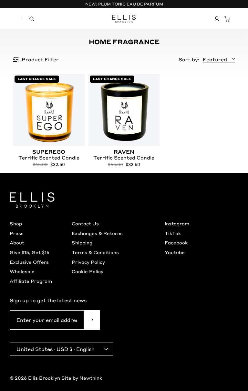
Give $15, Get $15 (29, 252)
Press (17, 233)
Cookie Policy (87, 271)
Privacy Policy (88, 262)
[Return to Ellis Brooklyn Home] (124, 19)
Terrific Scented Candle (48, 155)
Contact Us (85, 223)
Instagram (177, 223)
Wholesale (22, 271)
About (17, 242)
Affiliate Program (31, 281)
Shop (16, 223)
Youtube (175, 252)
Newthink (90, 378)
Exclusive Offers (29, 262)
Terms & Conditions (95, 252)
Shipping (82, 242)
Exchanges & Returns (97, 233)
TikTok (173, 233)
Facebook (176, 242)
